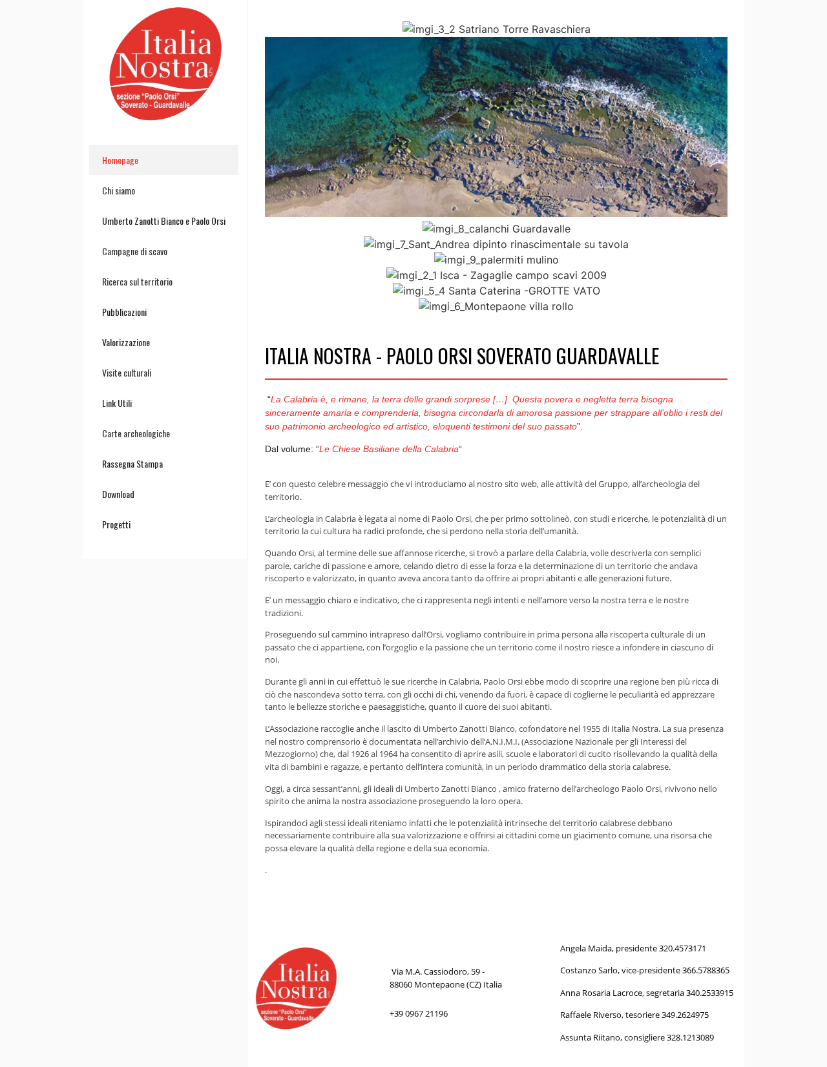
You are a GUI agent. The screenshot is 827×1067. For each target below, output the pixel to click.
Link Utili (117, 402)
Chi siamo (118, 190)
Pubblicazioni (124, 311)
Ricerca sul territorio (137, 281)
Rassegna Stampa (132, 463)
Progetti (116, 524)
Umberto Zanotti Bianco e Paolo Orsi (163, 220)
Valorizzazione (126, 342)
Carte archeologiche (136, 433)
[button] (277, 168)
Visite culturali (126, 372)
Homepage (120, 160)
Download (118, 494)
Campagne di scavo (134, 251)
